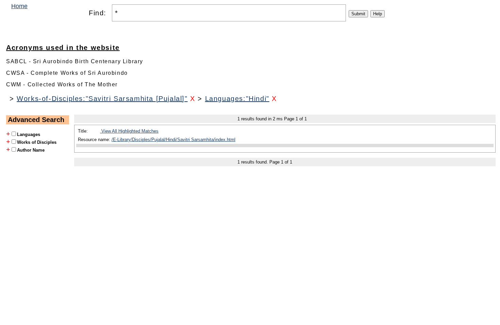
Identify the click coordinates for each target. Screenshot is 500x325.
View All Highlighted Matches (129, 131)
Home (19, 6)
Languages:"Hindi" (237, 98)
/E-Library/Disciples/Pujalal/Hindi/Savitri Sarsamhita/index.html (173, 139)
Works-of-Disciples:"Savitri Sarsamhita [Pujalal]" (102, 98)
